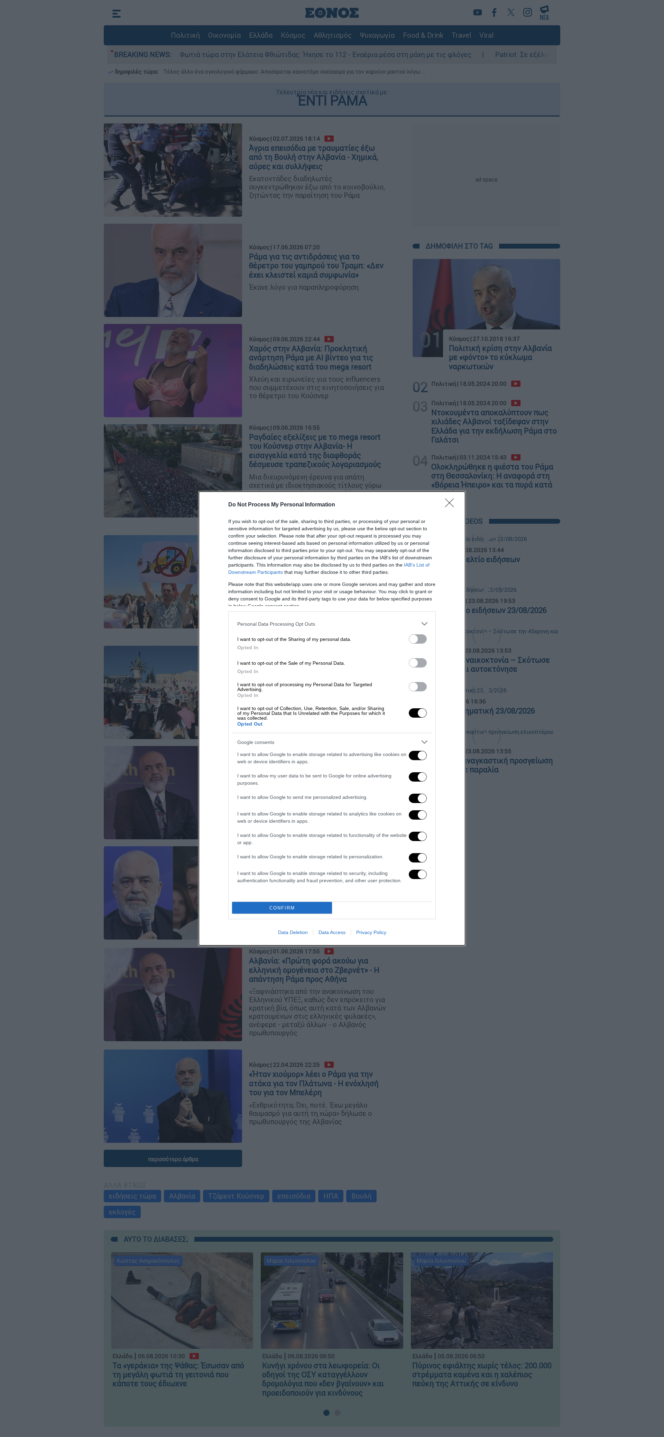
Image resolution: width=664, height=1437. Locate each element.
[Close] (451, 505)
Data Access (332, 932)
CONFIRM (282, 908)
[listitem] (332, 623)
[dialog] (332, 718)
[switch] (418, 639)
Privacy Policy (371, 932)
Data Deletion (293, 932)
